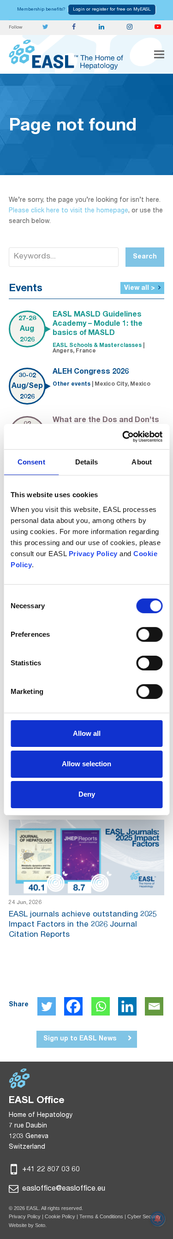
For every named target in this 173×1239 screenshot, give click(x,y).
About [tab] (141, 462)
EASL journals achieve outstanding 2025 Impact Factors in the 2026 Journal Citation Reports (83, 925)
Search (145, 257)
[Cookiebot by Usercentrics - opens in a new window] (123, 436)
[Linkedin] (127, 1006)
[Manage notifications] (157, 1218)
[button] (159, 55)
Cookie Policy (61, 1216)
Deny (86, 794)
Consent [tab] (31, 462)
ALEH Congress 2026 (91, 372)
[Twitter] (46, 1006)
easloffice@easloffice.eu (62, 1189)
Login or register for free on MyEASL (112, 9)
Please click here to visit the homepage (68, 211)
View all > (139, 288)
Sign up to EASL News (79, 1039)
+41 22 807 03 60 (50, 1170)
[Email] (154, 1006)
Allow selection (86, 764)
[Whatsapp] (100, 1006)
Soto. (41, 1225)
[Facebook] (73, 1006)
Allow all (87, 733)
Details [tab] (86, 462)
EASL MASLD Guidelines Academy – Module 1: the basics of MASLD (98, 324)
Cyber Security (144, 1216)
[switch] (149, 634)
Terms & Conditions (101, 1216)
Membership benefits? (41, 9)
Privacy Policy (25, 1216)
